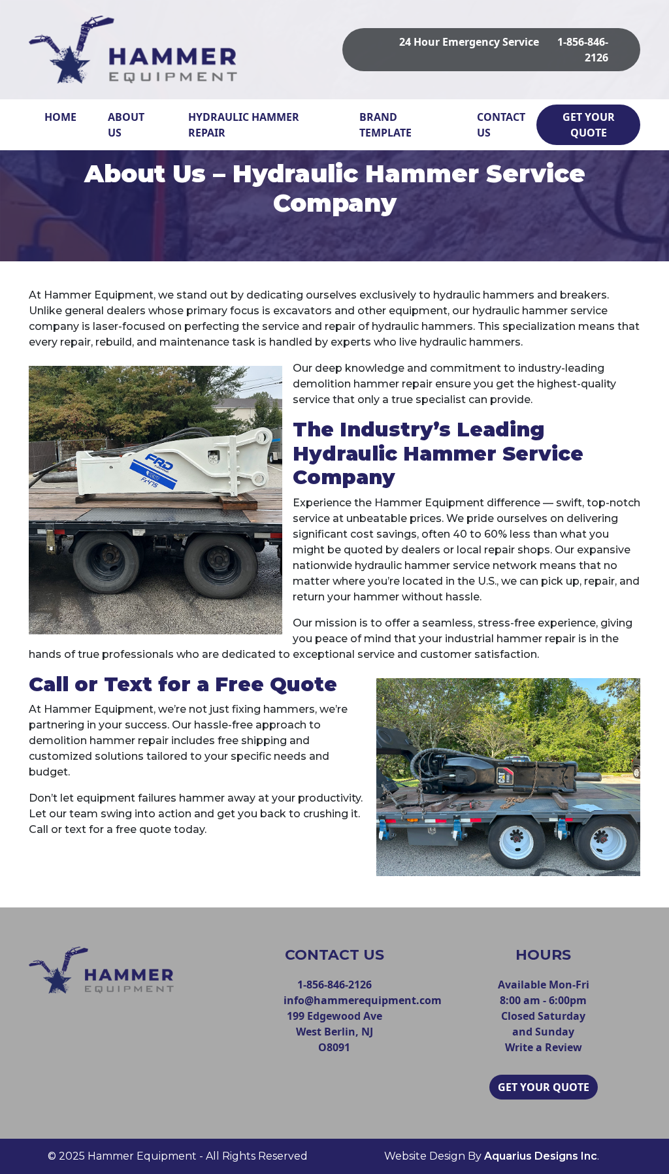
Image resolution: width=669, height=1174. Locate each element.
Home (60, 117)
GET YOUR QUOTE (589, 125)
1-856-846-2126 (334, 984)
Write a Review (543, 1047)
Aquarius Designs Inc (540, 1156)
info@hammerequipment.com (363, 1000)
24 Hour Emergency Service (469, 42)
